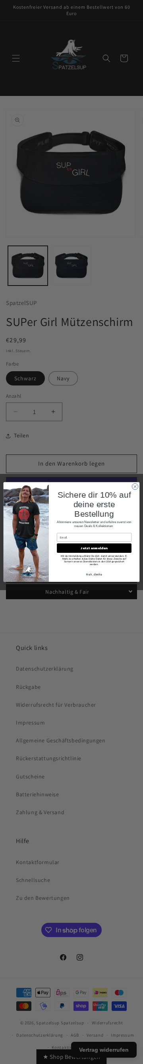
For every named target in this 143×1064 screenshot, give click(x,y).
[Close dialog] (135, 486)
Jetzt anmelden (94, 548)
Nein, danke (94, 574)
